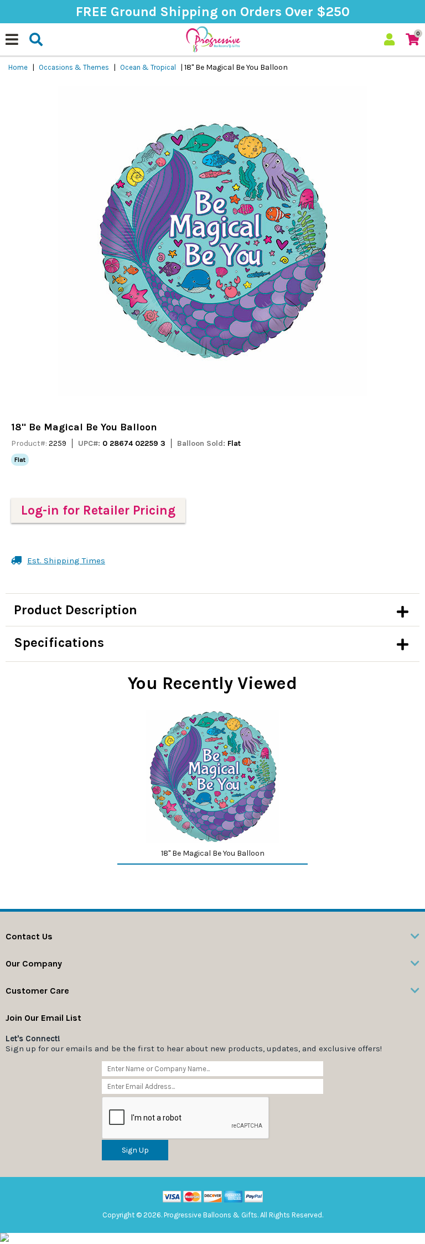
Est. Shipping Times (66, 561)
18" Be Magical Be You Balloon (213, 853)
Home (18, 67)
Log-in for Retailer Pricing (98, 510)
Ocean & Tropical (148, 67)
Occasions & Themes (74, 67)
